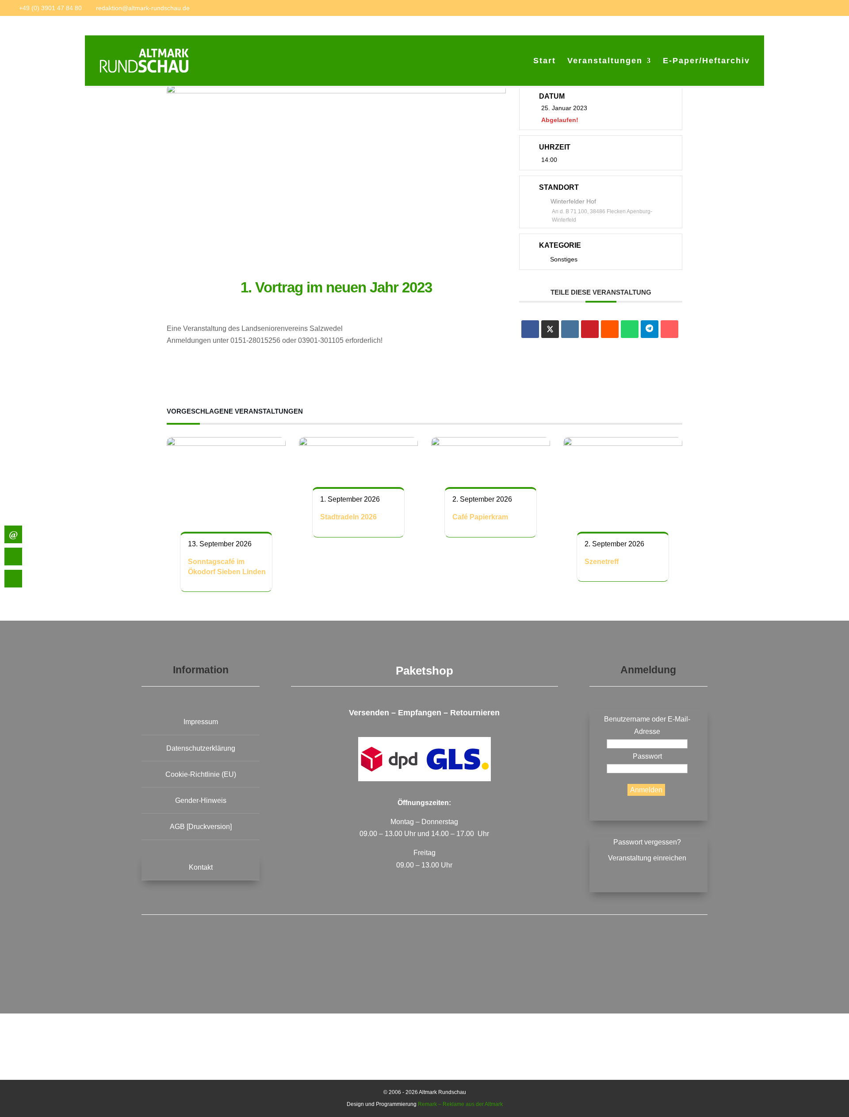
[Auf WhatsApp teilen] (630, 329)
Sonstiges (563, 259)
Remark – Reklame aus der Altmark (460, 1104)
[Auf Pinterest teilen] (590, 329)
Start (544, 61)
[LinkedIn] (570, 329)
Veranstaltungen (604, 61)
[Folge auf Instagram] (499, 966)
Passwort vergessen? (647, 842)
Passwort (647, 756)
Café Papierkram (480, 517)
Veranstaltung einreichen (647, 858)
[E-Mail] (669, 329)
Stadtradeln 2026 (348, 517)
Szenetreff (602, 561)
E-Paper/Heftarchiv (706, 61)
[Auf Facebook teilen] (530, 329)
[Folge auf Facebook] (350, 966)
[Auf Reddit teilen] (610, 329)
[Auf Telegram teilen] (649, 329)
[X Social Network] (550, 329)
